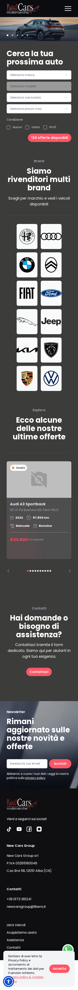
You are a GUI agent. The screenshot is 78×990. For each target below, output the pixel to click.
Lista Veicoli (16, 925)
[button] (8, 981)
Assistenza (15, 940)
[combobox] (39, 75)
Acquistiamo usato (22, 932)
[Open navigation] (68, 8)
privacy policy (35, 778)
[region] (39, 517)
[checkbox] (8, 127)
